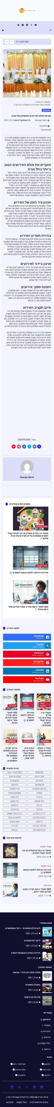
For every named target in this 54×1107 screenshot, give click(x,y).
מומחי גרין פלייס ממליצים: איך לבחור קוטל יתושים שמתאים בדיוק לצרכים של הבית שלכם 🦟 (28, 536)
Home (47, 102)
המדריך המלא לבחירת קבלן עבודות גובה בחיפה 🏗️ (44, 752)
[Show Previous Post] (12, 42)
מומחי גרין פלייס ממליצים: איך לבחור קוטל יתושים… (36, 851)
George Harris (41, 120)
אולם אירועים (39, 332)
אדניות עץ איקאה (32, 997)
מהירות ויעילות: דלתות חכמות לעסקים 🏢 (28, 572)
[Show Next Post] (7, 42)
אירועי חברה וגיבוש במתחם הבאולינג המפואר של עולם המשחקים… (10, 754)
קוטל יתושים (41, 526)
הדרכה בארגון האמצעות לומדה (25, 953)
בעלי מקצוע (42, 565)
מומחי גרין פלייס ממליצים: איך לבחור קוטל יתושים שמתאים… (44, 719)
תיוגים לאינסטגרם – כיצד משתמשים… (22, 928)
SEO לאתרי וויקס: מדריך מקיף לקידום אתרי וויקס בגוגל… (11, 717)
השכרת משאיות (32, 984)
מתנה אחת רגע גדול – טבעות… (26, 972)
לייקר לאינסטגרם (32, 940)
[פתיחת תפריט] (50, 30)
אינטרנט (43, 600)
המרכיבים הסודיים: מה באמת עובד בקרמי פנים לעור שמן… (28, 753)
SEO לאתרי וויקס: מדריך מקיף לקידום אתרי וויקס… (37, 890)
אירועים (39, 102)
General (45, 741)
